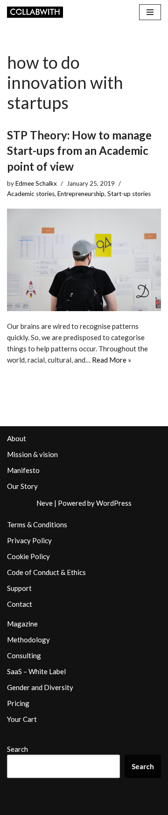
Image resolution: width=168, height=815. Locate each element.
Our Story (22, 486)
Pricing (18, 703)
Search (17, 749)
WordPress (114, 503)
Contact (19, 604)
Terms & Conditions (37, 524)
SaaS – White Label (36, 671)
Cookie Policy (28, 556)
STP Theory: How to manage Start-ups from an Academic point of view (79, 150)
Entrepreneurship (81, 193)
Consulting (24, 655)
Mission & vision (32, 454)
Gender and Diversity (40, 687)
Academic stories (31, 193)
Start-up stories (129, 193)
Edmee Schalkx (36, 183)
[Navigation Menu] (150, 12)
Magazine (22, 623)
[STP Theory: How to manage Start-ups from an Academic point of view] (84, 260)
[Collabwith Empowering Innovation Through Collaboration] (35, 12)
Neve (44, 503)
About (16, 438)
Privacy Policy (29, 540)
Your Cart (22, 719)
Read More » (111, 360)
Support (19, 588)
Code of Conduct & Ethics (46, 572)
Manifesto (23, 470)
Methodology (28, 639)
